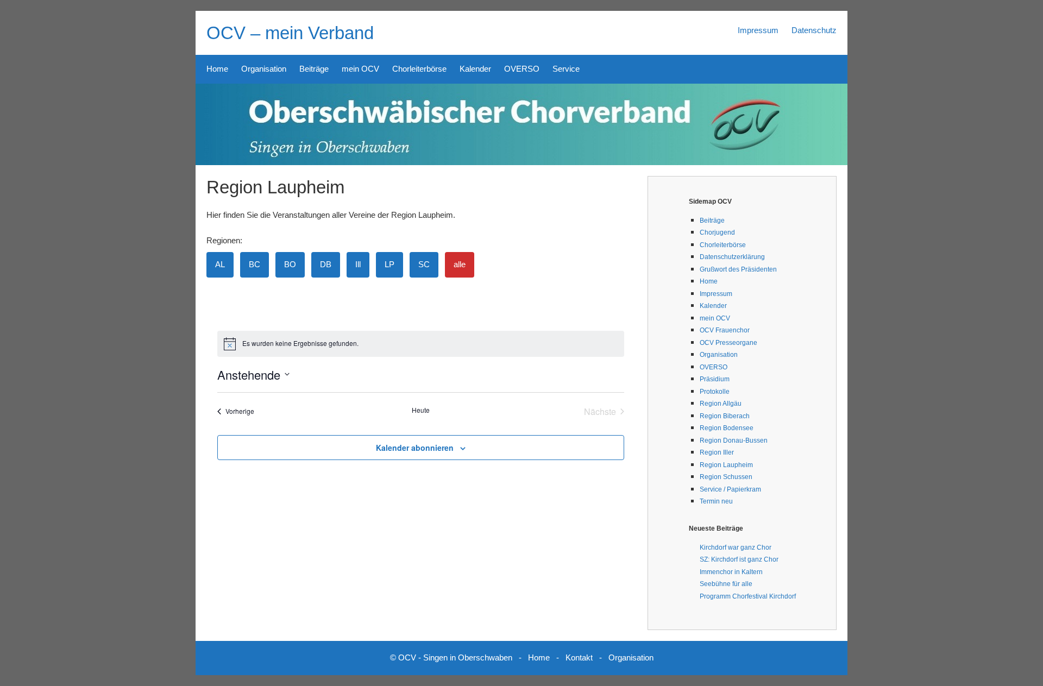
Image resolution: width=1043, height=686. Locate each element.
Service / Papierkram (730, 489)
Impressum (758, 30)
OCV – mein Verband (290, 33)
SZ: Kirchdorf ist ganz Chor (739, 559)
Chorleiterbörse (419, 68)
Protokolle (715, 391)
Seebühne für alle (726, 584)
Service (566, 68)
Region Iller (717, 452)
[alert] (421, 344)
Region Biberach (725, 416)
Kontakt (579, 657)
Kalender (475, 68)
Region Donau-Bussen (734, 440)
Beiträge (314, 68)
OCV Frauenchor (725, 330)
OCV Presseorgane (728, 343)
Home (217, 68)
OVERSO (521, 68)
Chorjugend (717, 232)
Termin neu (716, 501)
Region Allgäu (721, 403)
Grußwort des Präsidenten (738, 269)
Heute (421, 410)
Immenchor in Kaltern (731, 572)
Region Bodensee (726, 428)
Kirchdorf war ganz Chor (735, 547)
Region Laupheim (726, 465)
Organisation (263, 68)
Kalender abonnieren (415, 447)
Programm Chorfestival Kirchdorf (748, 596)
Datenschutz (814, 30)
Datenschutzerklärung (732, 257)
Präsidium (715, 379)
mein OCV (360, 68)
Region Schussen (726, 477)
